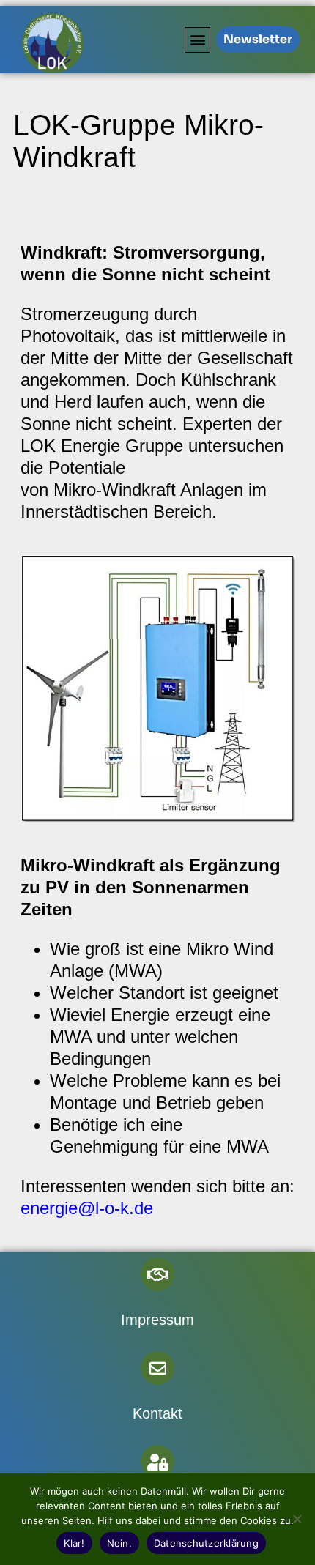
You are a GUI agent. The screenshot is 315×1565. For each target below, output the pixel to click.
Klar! (74, 1543)
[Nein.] (296, 1519)
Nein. (119, 1543)
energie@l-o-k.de (87, 1208)
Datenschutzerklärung (206, 1543)
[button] (197, 40)
